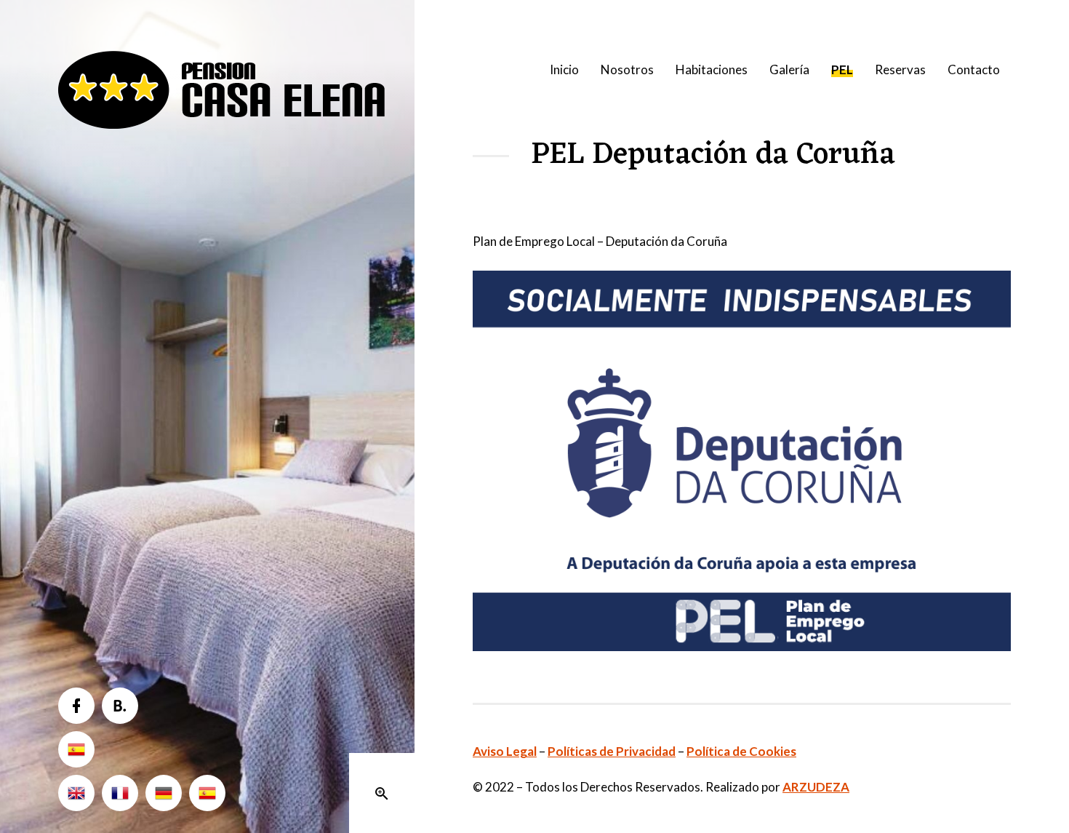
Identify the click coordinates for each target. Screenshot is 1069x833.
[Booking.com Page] (120, 705)
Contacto (974, 69)
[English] (76, 793)
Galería (789, 69)
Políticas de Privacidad (612, 751)
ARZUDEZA (815, 786)
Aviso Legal (505, 751)
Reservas (900, 69)
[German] (163, 793)
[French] (120, 793)
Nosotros (627, 69)
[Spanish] (76, 749)
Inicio (564, 69)
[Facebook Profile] (76, 705)
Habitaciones (712, 69)
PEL (842, 69)
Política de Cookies (741, 751)
